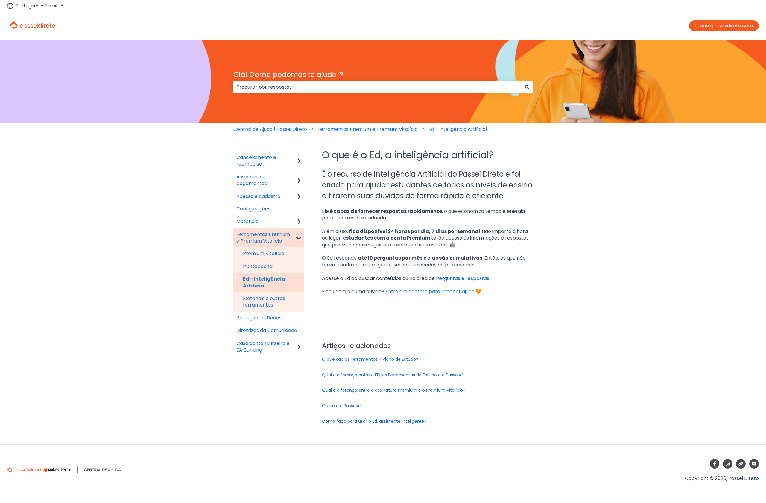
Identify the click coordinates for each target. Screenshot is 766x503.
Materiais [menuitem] (247, 221)
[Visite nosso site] (741, 464)
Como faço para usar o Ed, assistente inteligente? (375, 421)
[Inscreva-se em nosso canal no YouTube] (754, 464)
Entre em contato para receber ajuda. (430, 291)
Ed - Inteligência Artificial (457, 129)
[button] (299, 158)
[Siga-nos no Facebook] (714, 464)
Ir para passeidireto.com (724, 25)
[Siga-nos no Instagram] (727, 464)
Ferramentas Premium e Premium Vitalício (367, 129)
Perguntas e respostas (462, 278)
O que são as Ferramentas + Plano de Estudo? (370, 359)
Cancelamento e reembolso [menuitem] (256, 160)
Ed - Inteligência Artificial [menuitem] (264, 282)
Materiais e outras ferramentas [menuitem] (264, 301)
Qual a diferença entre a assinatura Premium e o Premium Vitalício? (393, 390)
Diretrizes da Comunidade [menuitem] (266, 330)
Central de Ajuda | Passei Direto (270, 129)
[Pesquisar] (527, 87)
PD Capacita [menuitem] (258, 266)
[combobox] (377, 87)
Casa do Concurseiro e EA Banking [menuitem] (263, 346)
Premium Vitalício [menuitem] (263, 253)
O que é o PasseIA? (342, 406)
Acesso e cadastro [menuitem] (258, 196)
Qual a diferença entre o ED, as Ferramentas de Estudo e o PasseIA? (393, 375)
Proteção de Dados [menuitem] (259, 317)
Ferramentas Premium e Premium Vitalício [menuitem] (263, 237)
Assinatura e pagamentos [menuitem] (251, 180)
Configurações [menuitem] (253, 208)
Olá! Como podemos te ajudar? (288, 74)
